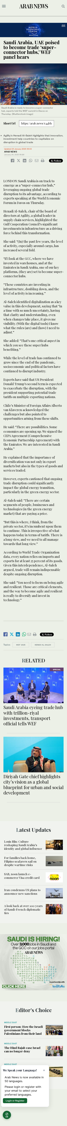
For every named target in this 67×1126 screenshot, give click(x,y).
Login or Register (15, 1100)
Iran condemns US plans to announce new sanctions (22, 891)
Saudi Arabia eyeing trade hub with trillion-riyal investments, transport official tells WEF (33, 715)
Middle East (10, 1022)
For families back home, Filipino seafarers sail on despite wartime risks (20, 861)
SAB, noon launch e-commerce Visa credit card (22, 875)
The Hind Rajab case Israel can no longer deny (22, 1049)
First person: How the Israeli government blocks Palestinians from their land (23, 1030)
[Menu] (4, 6)
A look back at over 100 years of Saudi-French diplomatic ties (23, 909)
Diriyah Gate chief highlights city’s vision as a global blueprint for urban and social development (33, 784)
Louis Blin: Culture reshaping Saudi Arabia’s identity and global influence (23, 845)
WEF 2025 (20, 645)
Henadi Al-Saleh (43, 645)
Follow (57, 160)
